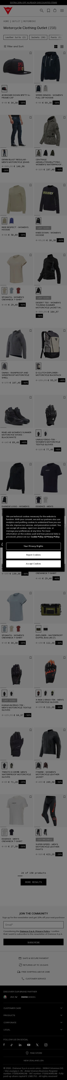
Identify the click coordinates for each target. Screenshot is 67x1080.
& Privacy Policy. (52, 537)
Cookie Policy (37, 537)
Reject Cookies (33, 555)
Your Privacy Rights (33, 546)
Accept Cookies (33, 564)
